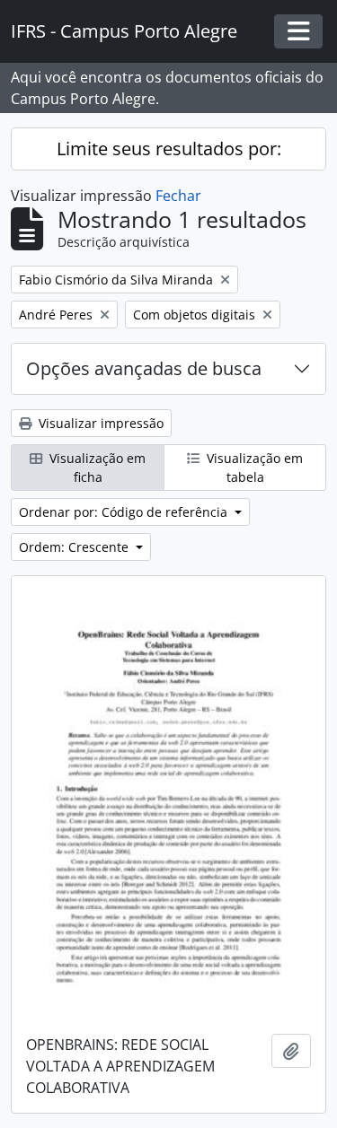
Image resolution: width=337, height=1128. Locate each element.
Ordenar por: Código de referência (125, 511)
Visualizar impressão (99, 423)
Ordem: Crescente (75, 546)
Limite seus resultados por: (169, 148)
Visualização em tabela (253, 467)
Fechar (178, 195)
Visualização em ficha (96, 467)
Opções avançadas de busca (144, 368)
